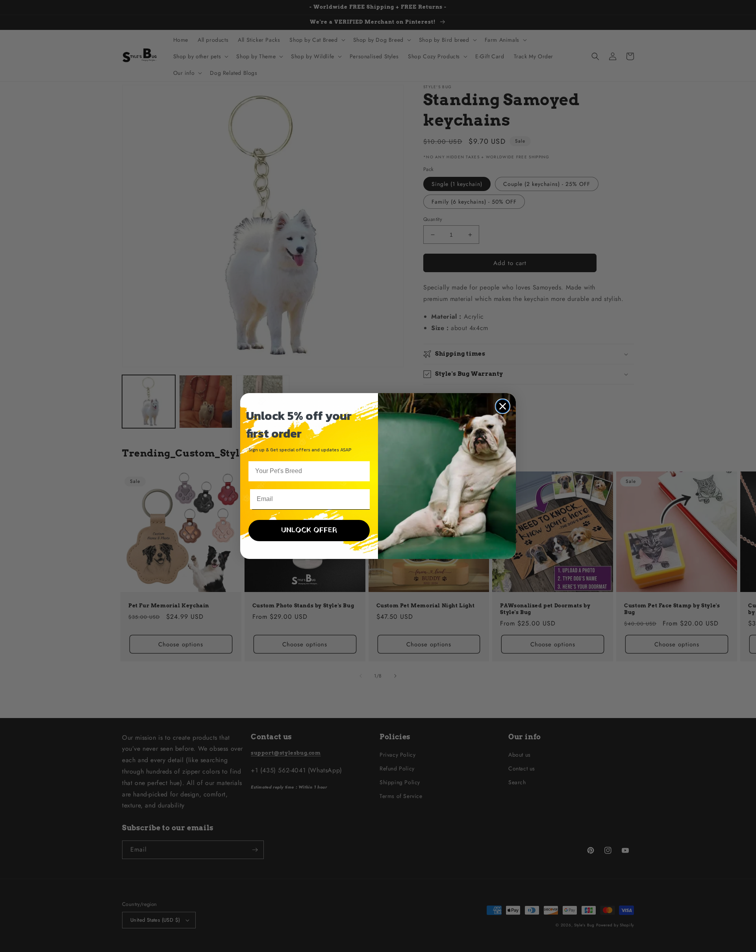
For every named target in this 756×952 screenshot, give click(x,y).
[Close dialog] (503, 406)
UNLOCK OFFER (309, 530)
